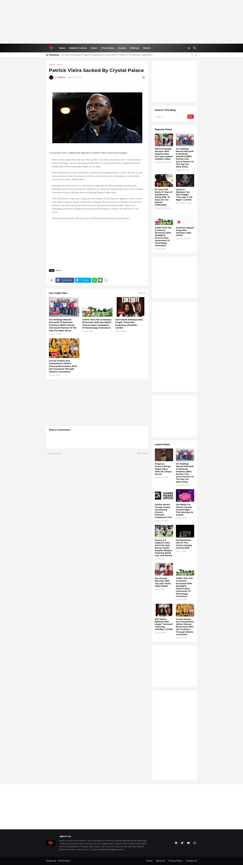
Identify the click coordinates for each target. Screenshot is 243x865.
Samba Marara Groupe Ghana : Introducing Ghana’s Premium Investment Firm (163, 511)
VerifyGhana (64, 861)
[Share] (143, 77)
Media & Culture (78, 48)
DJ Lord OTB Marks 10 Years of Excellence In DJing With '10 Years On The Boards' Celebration (163, 197)
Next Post (142, 453)
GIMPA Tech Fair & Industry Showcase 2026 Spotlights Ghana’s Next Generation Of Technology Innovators (97, 323)
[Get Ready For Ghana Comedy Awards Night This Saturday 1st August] (185, 495)
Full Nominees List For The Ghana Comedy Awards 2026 (184, 544)
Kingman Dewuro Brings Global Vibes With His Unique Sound (163, 469)
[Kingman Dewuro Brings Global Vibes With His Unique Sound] (164, 454)
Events (122, 48)
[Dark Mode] (189, 48)
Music (94, 48)
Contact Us (191, 861)
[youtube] (188, 843)
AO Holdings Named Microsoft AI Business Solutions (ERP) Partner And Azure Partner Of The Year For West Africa (62, 325)
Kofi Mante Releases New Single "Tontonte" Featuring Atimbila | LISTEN (129, 323)
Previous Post (54, 453)
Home (52, 65)
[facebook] (176, 843)
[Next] (195, 55)
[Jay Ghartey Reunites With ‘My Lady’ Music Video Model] (164, 569)
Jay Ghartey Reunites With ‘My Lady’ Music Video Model (163, 582)
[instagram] (194, 843)
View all (142, 293)
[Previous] (192, 55)
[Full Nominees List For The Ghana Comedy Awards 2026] (185, 531)
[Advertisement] (121, 22)
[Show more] (106, 280)
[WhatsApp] (94, 280)
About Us (160, 861)
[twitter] (182, 843)
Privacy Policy (176, 861)
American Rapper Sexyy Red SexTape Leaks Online (185, 231)
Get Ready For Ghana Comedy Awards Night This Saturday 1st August (184, 509)
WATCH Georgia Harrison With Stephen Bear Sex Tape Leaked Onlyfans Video (163, 154)
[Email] (100, 280)
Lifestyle (134, 48)
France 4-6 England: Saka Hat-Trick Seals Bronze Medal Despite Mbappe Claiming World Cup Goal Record (163, 548)
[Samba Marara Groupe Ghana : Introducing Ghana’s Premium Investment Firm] (164, 495)
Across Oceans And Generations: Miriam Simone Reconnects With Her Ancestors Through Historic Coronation (63, 366)
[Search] (194, 48)
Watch (146, 48)
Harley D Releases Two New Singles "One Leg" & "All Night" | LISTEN (184, 194)
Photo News (107, 48)
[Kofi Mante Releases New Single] (164, 610)
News (62, 48)
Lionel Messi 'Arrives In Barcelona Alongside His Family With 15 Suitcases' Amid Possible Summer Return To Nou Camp (119, 55)
